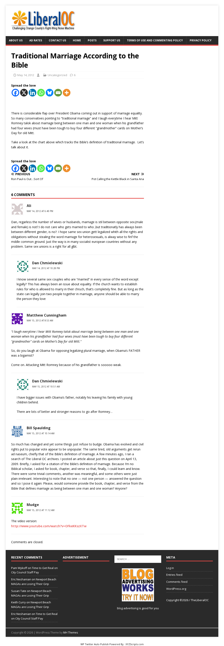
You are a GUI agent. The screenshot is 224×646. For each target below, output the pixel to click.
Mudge (33, 504)
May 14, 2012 (25, 75)
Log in (170, 568)
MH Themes (70, 632)
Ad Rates (35, 40)
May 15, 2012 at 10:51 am (46, 386)
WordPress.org (176, 589)
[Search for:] (137, 559)
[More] (66, 92)
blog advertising (127, 608)
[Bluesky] (49, 92)
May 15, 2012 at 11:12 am (40, 510)
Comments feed (176, 582)
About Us (16, 40)
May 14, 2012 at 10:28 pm (46, 268)
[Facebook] (15, 92)
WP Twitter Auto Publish (94, 644)
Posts (92, 40)
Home (77, 40)
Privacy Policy (201, 40)
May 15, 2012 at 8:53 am (40, 320)
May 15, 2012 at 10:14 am (40, 433)
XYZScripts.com (135, 644)
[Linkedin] (32, 92)
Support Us (111, 40)
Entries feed (174, 575)
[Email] (58, 92)
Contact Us (57, 40)
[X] (24, 92)
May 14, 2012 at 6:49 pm (40, 211)
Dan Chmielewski (47, 263)
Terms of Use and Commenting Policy (155, 40)
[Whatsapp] (41, 92)
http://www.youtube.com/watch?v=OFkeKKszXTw (48, 526)
